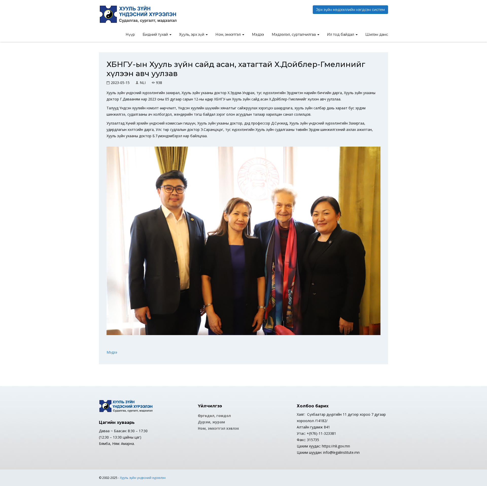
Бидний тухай (156, 34)
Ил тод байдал (341, 34)
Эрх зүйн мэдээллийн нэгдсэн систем (350, 9)
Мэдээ (258, 34)
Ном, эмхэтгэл (228, 34)
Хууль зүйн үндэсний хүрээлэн (143, 478)
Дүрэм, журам (211, 422)
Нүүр (130, 34)
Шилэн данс (376, 34)
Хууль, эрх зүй (192, 34)
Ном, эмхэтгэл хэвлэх (218, 428)
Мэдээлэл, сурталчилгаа (294, 34)
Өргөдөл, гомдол (214, 415)
